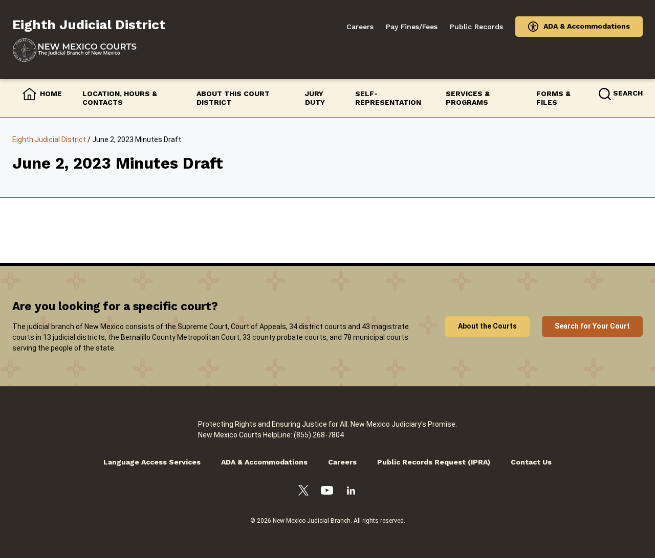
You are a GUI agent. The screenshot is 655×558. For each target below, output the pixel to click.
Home (51, 93)
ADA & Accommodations (586, 26)
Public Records (476, 26)
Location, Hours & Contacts (119, 98)
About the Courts (487, 326)
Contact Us (531, 462)
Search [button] (628, 93)
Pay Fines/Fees (412, 26)
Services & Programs (468, 98)
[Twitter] (303, 492)
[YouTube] (327, 492)
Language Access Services (152, 462)
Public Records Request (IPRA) (433, 462)
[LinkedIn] (351, 492)
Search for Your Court (592, 326)
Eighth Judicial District (49, 139)
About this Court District (233, 98)
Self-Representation (388, 98)
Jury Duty (315, 98)
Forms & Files (553, 98)
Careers (360, 26)
